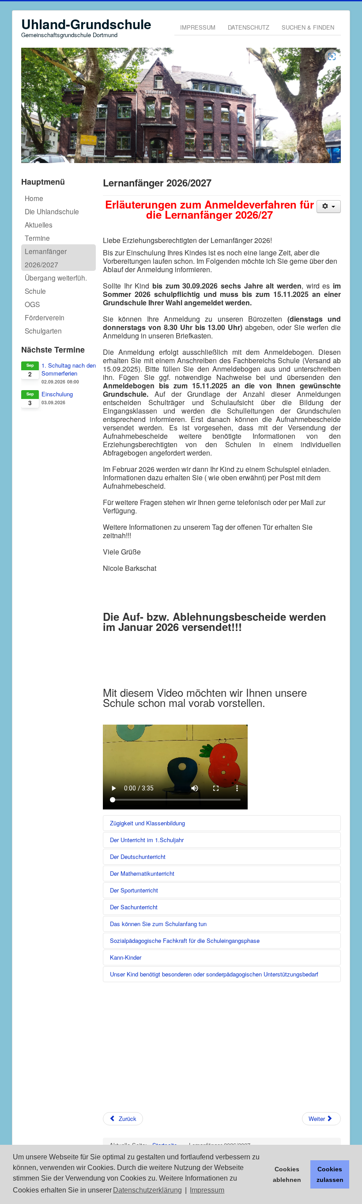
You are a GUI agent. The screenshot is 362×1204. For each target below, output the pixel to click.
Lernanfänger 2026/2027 (46, 257)
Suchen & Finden (308, 27)
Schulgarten (43, 330)
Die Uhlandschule (52, 211)
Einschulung (57, 394)
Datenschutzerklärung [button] (147, 1190)
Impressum (197, 27)
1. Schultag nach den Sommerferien (68, 369)
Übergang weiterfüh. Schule (56, 284)
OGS (32, 304)
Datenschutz (248, 27)
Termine (37, 238)
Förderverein (44, 317)
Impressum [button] (207, 1190)
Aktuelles (39, 224)
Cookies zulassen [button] (330, 1174)
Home (34, 198)
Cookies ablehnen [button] (287, 1174)
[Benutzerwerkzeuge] (329, 206)
